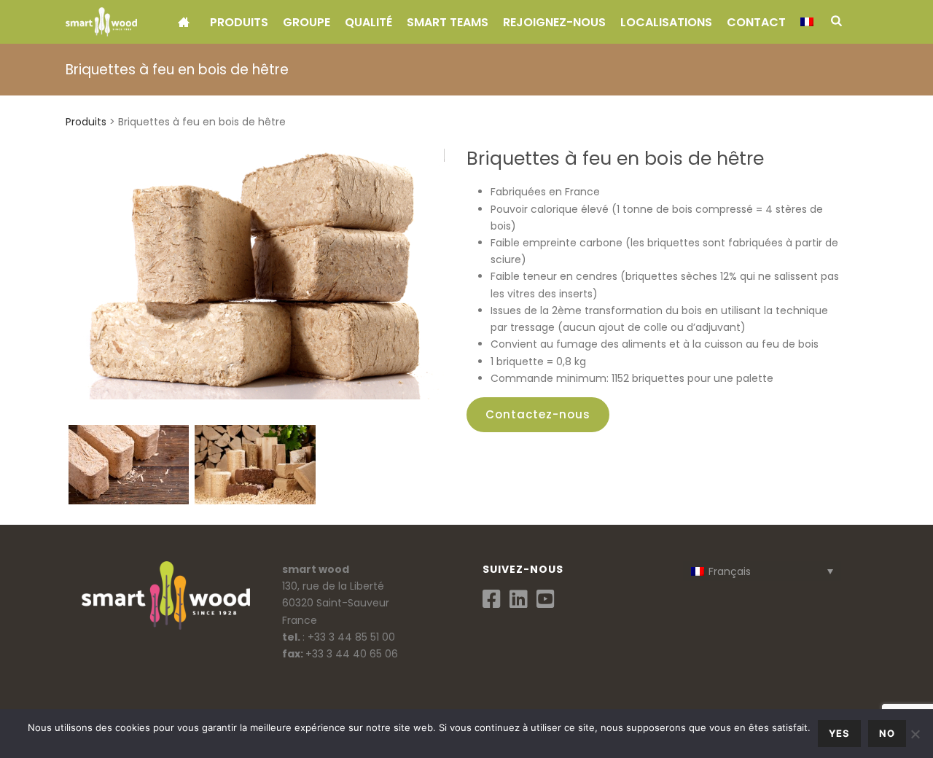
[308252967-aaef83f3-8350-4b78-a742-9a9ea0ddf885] (129, 464)
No (887, 733)
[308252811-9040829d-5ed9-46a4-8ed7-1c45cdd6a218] (255, 464)
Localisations (666, 22)
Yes (839, 733)
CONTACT (756, 22)
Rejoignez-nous (554, 22)
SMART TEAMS (447, 22)
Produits (239, 22)
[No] (914, 734)
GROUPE (306, 22)
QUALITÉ (368, 22)
